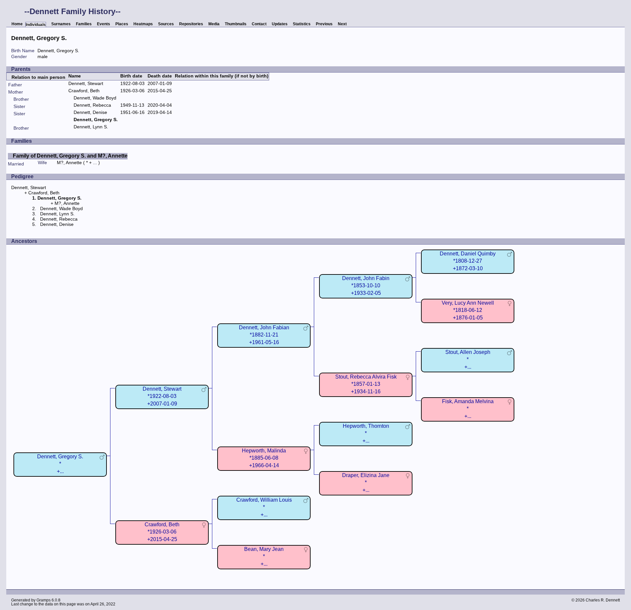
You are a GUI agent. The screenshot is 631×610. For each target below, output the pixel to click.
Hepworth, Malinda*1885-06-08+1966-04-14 (264, 458)
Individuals (36, 24)
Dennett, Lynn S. (91, 126)
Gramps (43, 600)
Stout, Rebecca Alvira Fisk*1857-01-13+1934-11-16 (366, 384)
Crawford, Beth (84, 90)
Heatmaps (143, 24)
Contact (259, 24)
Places (121, 24)
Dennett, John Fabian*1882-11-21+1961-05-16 (264, 335)
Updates (280, 24)
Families (84, 24)
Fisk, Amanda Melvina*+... (468, 409)
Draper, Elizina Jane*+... (365, 482)
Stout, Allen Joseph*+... (467, 359)
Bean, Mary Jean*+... (264, 556)
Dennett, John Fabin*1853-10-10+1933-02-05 (365, 285)
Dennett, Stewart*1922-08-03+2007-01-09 (162, 396)
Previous (324, 24)
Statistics (302, 24)
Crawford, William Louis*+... (264, 507)
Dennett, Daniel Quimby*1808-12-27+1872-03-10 (468, 261)
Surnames (61, 24)
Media (214, 24)
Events (103, 24)
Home (17, 24)
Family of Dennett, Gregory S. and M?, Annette (70, 156)
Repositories (191, 24)
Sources (166, 24)
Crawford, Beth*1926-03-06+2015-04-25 (162, 532)
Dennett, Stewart (85, 83)
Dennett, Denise (90, 112)
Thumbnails (235, 24)
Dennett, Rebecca (92, 105)
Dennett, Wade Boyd (95, 97)
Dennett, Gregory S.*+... (60, 464)
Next (342, 24)
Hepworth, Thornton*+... (366, 433)
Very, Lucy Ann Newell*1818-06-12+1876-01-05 (468, 310)
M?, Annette (69, 162)
